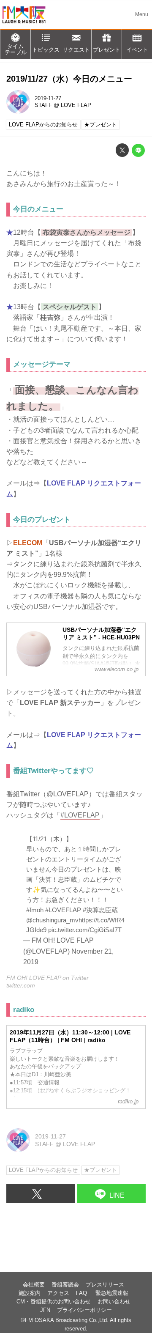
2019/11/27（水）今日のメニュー (69, 78)
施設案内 (30, 1293)
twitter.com (20, 985)
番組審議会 (65, 1285)
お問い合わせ (114, 1302)
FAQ (82, 1293)
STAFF (43, 105)
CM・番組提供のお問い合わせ (53, 1302)
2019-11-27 (48, 98)
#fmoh (34, 909)
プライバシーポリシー (84, 1310)
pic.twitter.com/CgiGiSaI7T (85, 929)
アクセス (58, 1293)
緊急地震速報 (111, 1293)
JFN (45, 1310)
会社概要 (34, 1285)
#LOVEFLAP (63, 909)
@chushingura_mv (52, 920)
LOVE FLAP (76, 105)
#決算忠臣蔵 (100, 909)
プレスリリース (105, 1285)
